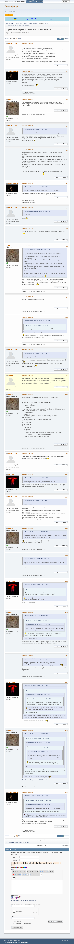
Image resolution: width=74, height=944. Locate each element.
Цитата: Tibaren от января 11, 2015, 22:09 (36, 500)
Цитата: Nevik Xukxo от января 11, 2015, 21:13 (37, 211)
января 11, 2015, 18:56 (27, 43)
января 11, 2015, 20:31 (27, 99)
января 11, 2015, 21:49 (27, 375)
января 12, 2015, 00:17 (27, 730)
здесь (39, 19)
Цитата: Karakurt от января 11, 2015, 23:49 (36, 616)
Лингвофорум (11, 6)
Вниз (6, 38)
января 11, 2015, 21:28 (27, 246)
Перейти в (40, 845)
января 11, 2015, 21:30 (27, 296)
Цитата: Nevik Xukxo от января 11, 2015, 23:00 (37, 558)
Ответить (60, 38)
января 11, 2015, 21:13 (27, 149)
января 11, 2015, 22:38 (27, 474)
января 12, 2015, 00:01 (27, 682)
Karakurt (11, 474)
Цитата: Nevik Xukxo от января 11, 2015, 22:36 (37, 659)
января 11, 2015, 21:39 (27, 349)
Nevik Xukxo (12, 44)
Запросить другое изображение (27, 900)
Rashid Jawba (13, 71)
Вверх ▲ (68, 940)
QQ (57, 65)
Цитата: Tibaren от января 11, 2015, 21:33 (36, 795)
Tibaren (46, 23)
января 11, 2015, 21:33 (27, 317)
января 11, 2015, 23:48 (27, 555)
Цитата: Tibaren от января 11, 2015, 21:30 (36, 353)
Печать (66, 38)
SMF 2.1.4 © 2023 (8, 940)
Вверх (6, 836)
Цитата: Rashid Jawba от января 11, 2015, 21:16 (37, 320)
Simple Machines (16, 940)
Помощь (63, 940)
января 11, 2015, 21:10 (27, 125)
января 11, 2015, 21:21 (27, 207)
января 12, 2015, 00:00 (27, 655)
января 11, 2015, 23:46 (27, 528)
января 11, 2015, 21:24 (27, 228)
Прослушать (14, 900)
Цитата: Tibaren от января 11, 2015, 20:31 (36, 129)
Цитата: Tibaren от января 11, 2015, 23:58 (36, 685)
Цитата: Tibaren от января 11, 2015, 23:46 (36, 584)
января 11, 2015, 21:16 (27, 183)
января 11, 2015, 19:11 (27, 71)
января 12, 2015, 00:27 (27, 792)
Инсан (10, 376)
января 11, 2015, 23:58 (27, 612)
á (11, 869)
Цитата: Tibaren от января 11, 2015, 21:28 (36, 478)
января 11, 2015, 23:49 (27, 581)
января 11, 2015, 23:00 (27, 496)
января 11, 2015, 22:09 (27, 394)
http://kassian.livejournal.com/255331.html (34, 780)
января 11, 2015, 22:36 (27, 453)
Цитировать (63, 65)
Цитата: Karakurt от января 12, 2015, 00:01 (36, 734)
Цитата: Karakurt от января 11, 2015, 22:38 (36, 532)
